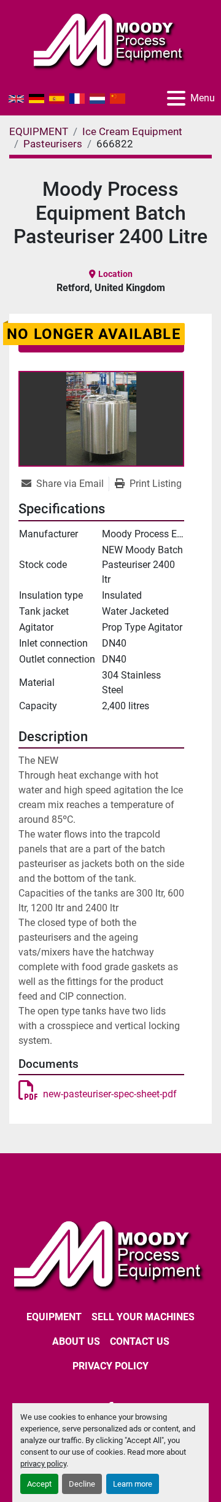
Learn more (132, 1483)
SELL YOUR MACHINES (143, 1317)
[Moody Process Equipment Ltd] (110, 1254)
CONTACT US (139, 1341)
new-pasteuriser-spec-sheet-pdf (110, 1094)
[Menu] (176, 98)
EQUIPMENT (54, 1317)
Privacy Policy (110, 1366)
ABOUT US (76, 1341)
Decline (82, 1483)
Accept (39, 1483)
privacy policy (43, 1463)
